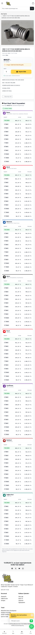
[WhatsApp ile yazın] (31, 626)
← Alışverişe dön (7, 96)
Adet (5, 68)
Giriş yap (20, 596)
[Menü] (2, 3)
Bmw (7, 55)
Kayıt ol (20, 598)
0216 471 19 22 (5, 589)
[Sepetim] (33, 3)
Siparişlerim (21, 602)
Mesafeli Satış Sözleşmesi (8, 610)
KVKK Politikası (5, 614)
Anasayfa (3, 596)
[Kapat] (32, 615)
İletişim (3, 600)
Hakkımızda (4, 598)
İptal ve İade (4, 616)
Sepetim (20, 600)
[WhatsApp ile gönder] (31, 620)
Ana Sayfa (4, 14)
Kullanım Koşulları (6, 612)
